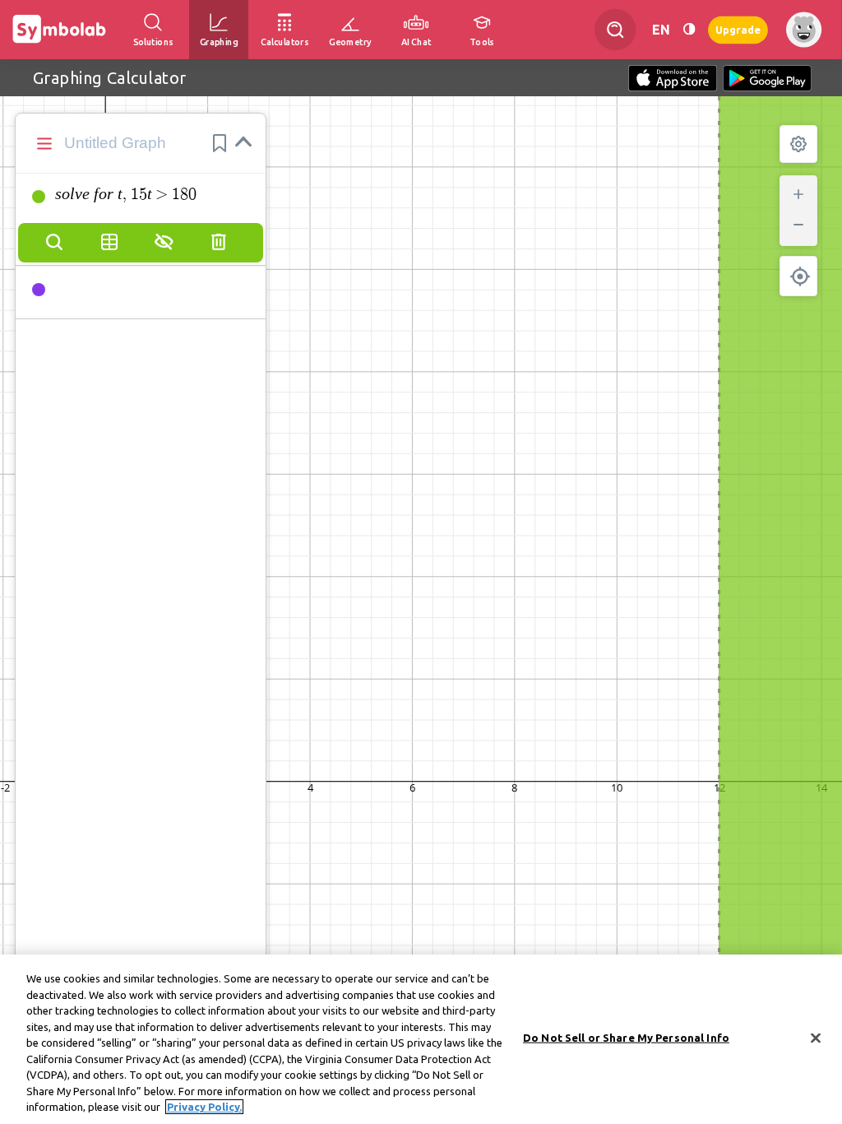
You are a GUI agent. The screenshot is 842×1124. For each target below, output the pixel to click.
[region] (421, 1039)
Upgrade (738, 29)
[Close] (816, 1038)
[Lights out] (689, 29)
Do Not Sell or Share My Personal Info (626, 1037)
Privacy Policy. (204, 1106)
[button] (219, 143)
